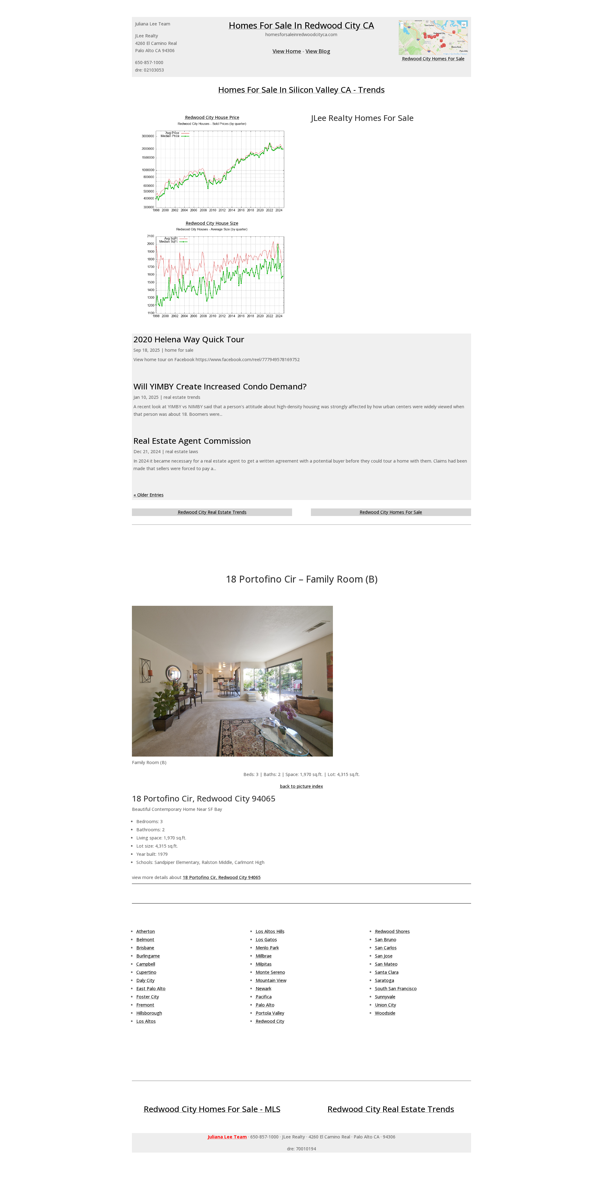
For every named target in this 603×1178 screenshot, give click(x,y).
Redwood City (270, 1021)
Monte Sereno (270, 972)
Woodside (385, 1013)
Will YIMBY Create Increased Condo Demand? (220, 386)
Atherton (145, 931)
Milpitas (264, 964)
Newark (263, 988)
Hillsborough (149, 1013)
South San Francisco (396, 988)
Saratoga (384, 980)
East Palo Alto (151, 988)
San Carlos (386, 948)
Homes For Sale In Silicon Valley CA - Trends (301, 89)
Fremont (145, 1005)
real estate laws (182, 451)
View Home (287, 51)
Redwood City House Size (212, 223)
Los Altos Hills (270, 931)
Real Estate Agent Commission (192, 440)
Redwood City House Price (212, 117)
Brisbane (145, 948)
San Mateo (386, 964)
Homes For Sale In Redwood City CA (301, 25)
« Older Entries (148, 495)
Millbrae (264, 956)
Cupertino (146, 972)
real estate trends (182, 397)
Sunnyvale (385, 997)
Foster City (147, 997)
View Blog (318, 51)
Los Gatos (266, 939)
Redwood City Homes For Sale (433, 59)
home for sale (179, 350)
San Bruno (385, 939)
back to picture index (301, 786)
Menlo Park (267, 948)
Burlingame (148, 956)
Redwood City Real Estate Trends (212, 512)
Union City (385, 1005)
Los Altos (146, 1021)
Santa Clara (387, 972)
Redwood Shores (392, 931)
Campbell (145, 964)
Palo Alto (265, 1005)
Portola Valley (270, 1013)
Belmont (145, 939)
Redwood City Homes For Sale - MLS (212, 1109)
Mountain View (271, 980)
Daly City (145, 980)
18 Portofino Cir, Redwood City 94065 (222, 877)
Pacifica (264, 997)
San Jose (384, 956)
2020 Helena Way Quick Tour (188, 339)
